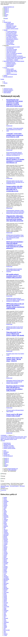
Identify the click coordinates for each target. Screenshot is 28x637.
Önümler (5, 30)
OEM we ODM (10, 69)
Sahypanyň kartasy (5, 486)
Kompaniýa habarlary (11, 63)
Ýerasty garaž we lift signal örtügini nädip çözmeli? (14, 415)
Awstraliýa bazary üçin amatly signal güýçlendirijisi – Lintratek (14, 59)
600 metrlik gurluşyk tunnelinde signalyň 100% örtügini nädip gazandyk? (14, 276)
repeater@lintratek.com (8, 6)
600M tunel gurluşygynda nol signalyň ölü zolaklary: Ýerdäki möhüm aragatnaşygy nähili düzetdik (15, 306)
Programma (6, 452)
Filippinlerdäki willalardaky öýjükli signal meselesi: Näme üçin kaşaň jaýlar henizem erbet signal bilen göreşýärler (14, 218)
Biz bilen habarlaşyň (8, 76)
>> (7, 435)
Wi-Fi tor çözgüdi (10, 44)
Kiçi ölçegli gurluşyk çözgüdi (13, 46)
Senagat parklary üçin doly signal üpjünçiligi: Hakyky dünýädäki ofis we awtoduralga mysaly (14, 188)
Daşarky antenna (10, 41)
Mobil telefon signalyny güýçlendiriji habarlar (13, 61)
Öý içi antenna (9, 43)
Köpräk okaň (9, 125)
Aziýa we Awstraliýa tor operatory (14, 53)
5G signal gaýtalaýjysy (11, 31)
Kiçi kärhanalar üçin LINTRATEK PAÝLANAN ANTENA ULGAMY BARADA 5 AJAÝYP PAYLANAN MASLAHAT (14, 103)
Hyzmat (5, 67)
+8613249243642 (12, 469)
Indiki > (5, 435)
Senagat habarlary (10, 65)
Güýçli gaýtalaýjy (10, 40)
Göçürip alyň (6, 454)
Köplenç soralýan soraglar (12, 28)
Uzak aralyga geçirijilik (11, 49)
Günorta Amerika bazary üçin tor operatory (16, 57)
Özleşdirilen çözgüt (10, 27)
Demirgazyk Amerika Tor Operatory (14, 56)
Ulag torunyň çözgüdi (11, 50)
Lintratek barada (7, 22)
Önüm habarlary (10, 66)
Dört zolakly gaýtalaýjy (11, 37)
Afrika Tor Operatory (11, 52)
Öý (4, 20)
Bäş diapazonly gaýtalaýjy (12, 39)
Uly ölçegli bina (10, 48)
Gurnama (8, 72)
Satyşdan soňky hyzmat (11, 71)
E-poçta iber (3, 490)
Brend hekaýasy (10, 24)
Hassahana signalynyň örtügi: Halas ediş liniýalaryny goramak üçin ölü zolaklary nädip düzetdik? (15, 388)
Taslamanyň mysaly (10, 62)
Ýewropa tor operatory (11, 54)
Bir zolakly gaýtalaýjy (11, 33)
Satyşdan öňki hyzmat (11, 70)
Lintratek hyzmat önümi (8, 447)
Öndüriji (5, 75)
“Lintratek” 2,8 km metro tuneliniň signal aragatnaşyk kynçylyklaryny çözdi (14, 135)
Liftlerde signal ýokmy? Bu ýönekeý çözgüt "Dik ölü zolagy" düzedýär (14, 359)
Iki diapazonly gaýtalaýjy (12, 35)
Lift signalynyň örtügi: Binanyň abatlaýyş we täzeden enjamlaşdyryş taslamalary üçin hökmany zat (15, 160)
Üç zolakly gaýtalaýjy (11, 36)
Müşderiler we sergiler (11, 26)
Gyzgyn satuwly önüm (11, 32)
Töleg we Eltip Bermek (11, 74)
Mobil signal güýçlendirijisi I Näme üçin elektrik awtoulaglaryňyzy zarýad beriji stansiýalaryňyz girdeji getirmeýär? (14, 245)
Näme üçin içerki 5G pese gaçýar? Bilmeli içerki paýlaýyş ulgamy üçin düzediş (15, 333)
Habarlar (5, 83)
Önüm (4, 450)
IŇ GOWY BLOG (14, 486)
